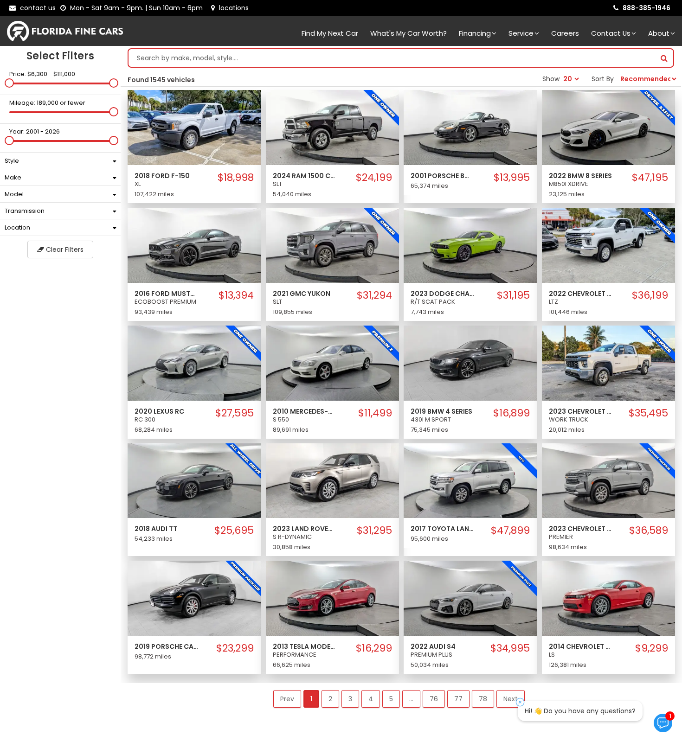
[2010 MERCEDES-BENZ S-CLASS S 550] (332, 362)
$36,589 (648, 530)
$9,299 (651, 648)
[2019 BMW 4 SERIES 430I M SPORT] (470, 362)
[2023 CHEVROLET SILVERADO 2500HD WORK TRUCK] (609, 362)
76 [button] (434, 699)
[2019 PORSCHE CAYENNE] (194, 597)
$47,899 (510, 530)
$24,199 (374, 177)
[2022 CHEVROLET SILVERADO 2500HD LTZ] (609, 244)
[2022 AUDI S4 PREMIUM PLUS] (470, 597)
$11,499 (375, 413)
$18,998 (236, 177)
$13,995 (512, 177)
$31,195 (513, 295)
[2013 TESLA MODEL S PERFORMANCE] (332, 597)
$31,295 (374, 530)
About (658, 33)
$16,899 (511, 413)
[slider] (9, 83)
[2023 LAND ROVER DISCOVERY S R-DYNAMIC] (332, 480)
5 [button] (391, 699)
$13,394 (236, 295)
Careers (565, 33)
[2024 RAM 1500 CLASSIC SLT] (332, 127)
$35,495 (648, 413)
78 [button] (483, 699)
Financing (475, 33)
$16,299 (374, 648)
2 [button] (330, 699)
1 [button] (311, 699)
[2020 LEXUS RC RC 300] (194, 362)
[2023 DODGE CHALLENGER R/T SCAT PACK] (470, 244)
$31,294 (374, 295)
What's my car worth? (408, 33)
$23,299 (235, 648)
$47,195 (650, 177)
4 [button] (370, 699)
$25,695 (234, 530)
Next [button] (510, 699)
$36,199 (650, 295)
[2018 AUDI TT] (194, 480)
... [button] (411, 699)
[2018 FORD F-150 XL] (194, 127)
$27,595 (234, 413)
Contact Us (611, 33)
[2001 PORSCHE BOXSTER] (470, 127)
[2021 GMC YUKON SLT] (332, 244)
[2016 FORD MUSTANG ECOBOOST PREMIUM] (194, 244)
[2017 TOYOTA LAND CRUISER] (470, 480)
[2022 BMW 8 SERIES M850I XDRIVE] (609, 127)
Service (521, 33)
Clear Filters (64, 249)
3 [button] (350, 699)
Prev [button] (287, 699)
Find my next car (330, 33)
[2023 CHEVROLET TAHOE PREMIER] (609, 480)
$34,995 (510, 648)
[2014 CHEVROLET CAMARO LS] (609, 597)
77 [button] (458, 699)
